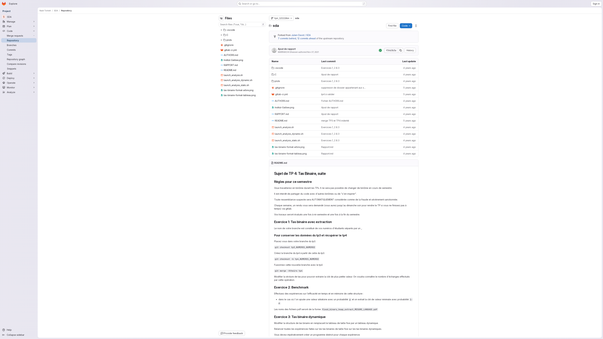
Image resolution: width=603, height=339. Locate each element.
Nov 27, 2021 (313, 52)
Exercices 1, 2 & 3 (330, 68)
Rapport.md (327, 147)
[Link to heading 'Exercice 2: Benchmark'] (310, 287)
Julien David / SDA (301, 35)
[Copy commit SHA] (400, 50)
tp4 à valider (327, 94)
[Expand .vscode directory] (221, 30)
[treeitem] (242, 29)
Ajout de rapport (287, 49)
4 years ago (409, 68)
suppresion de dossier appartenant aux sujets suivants (343, 87)
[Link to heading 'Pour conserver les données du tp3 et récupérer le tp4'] (348, 235)
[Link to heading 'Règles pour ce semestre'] (313, 182)
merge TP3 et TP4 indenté (335, 120)
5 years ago (409, 87)
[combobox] (242, 24)
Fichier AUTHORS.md (332, 101)
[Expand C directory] (221, 35)
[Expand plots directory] (221, 40)
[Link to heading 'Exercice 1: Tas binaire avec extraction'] (333, 222)
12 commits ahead (306, 38)
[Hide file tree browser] (221, 18)
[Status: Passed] (380, 50)
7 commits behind (287, 38)
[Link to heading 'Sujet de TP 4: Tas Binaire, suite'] (328, 173)
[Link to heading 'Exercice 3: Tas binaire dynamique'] (327, 317)
